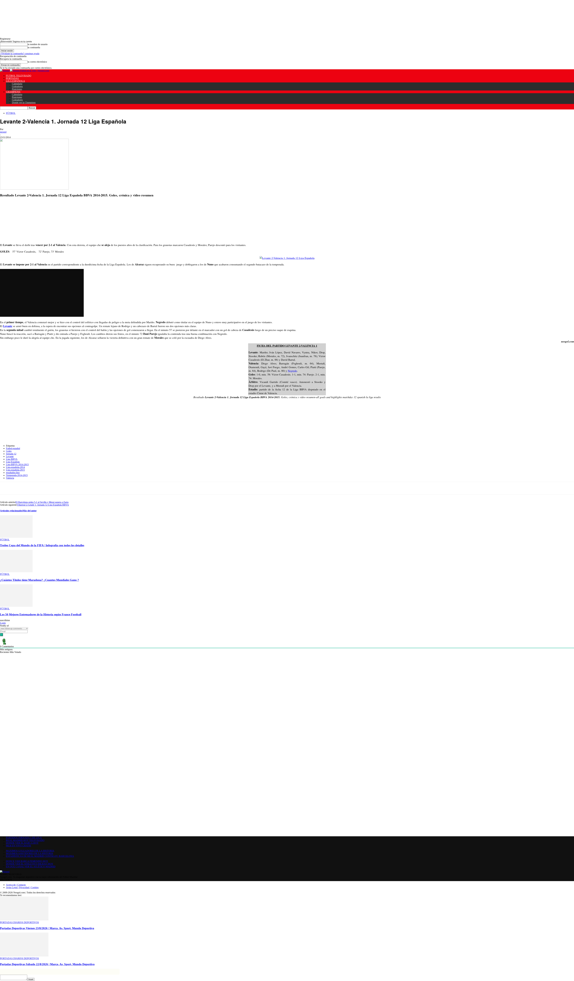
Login (3, 623)
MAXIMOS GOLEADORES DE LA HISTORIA (30, 850)
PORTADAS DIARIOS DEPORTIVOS (19, 922)
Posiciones (17, 89)
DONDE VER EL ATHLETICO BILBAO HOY (29, 864)
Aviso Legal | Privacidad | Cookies (22, 887)
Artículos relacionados (11, 510)
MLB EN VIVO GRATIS (18, 845)
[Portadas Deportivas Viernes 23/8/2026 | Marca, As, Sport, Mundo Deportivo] (24, 919)
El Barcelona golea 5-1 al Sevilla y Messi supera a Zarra (42, 502)
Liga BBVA (11, 459)
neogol (3, 132)
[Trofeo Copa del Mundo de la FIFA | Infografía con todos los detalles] (16, 537)
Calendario (17, 83)
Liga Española (13, 462)
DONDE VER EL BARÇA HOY (22, 843)
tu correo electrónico (37, 61)
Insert (30, 979)
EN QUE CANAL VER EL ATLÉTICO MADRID (30, 866)
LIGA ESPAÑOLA (15, 81)
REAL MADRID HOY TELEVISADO (25, 840)
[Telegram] (59, 488)
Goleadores (17, 86)
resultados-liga (13, 472)
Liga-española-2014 (15, 467)
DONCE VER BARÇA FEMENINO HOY (27, 861)
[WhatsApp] (48, 488)
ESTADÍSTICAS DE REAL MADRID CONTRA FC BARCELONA (40, 856)
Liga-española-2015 (15, 470)
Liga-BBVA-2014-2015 (17, 464)
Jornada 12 (11, 453)
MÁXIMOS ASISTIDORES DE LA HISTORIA (29, 853)
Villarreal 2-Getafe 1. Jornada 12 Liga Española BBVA (43, 505)
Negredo (292, 370)
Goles (9, 451)
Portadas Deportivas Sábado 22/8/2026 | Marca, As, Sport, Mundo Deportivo (47, 964)
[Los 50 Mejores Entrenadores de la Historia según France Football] (16, 606)
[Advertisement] (89, 221)
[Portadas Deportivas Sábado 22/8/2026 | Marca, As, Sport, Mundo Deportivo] (24, 955)
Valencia (10, 478)
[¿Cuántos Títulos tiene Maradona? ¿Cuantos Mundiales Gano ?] (16, 571)
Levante (7, 326)
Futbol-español (13, 448)
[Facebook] (27, 488)
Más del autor (30, 510)
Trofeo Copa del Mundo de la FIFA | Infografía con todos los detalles (42, 545)
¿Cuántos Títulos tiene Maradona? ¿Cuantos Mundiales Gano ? (39, 580)
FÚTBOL (11, 113)
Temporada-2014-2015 (17, 475)
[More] (70, 488)
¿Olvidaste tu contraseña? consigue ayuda (19, 53)
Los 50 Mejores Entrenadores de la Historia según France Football (40, 614)
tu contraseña (34, 47)
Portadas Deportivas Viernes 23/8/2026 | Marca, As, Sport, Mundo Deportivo (47, 928)
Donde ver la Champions (24, 102)
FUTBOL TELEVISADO (18, 75)
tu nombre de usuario (38, 44)
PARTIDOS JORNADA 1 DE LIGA (24, 837)
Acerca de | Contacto (16, 884)
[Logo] (5, 70)
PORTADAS (12, 78)
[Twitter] (37, 488)
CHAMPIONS (13, 91)
